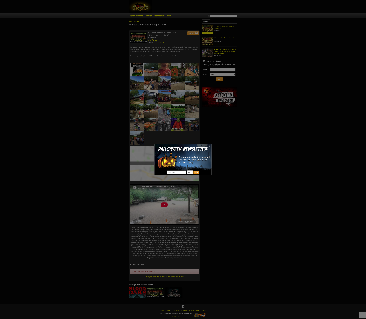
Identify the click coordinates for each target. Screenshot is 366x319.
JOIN (196, 172)
